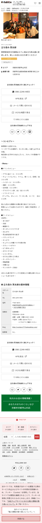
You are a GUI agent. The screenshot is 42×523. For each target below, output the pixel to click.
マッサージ (17, 450)
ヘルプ (15, 480)
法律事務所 (30, 452)
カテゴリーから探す (33, 428)
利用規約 (23, 480)
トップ (3, 8)
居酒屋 (4, 445)
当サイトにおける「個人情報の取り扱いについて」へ (21, 510)
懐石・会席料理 (22, 445)
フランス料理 (15, 447)
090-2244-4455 (22, 91)
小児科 (8, 452)
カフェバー (15, 10)
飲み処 (8, 10)
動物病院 (14, 452)
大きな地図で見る (22, 112)
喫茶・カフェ (33, 447)
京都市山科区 (15, 8)
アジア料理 (24, 447)
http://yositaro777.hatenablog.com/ (24, 327)
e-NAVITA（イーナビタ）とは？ (14, 476)
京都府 (8, 8)
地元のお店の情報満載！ (21, 403)
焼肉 (29, 445)
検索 (37, 437)
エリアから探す (8, 428)
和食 (9, 445)
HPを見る (19, 98)
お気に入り (30, 476)
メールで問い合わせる (22, 105)
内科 (3, 452)
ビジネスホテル (33, 450)
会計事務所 (22, 452)
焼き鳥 (14, 445)
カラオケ (24, 450)
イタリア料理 (6, 447)
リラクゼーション (7, 450)
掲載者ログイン (7, 456)
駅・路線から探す (21, 428)
